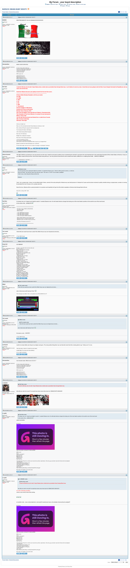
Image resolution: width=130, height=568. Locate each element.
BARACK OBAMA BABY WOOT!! (14, 9)
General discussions (14, 12)
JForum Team (69, 566)
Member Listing (72, 4)
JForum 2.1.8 (64, 566)
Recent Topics (55, 4)
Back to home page (81, 4)
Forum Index (5, 12)
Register (63, 5)
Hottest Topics (63, 4)
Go (125, 11)
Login (68, 5)
